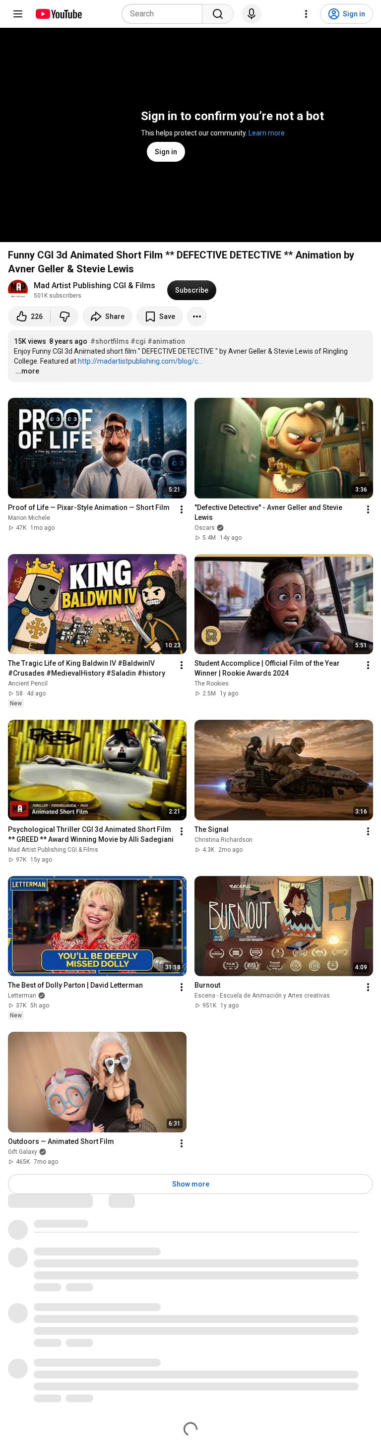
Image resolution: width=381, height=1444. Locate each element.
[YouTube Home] (58, 14)
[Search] (218, 14)
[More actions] (197, 316)
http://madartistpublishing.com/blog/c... (140, 361)
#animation (166, 341)
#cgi (138, 341)
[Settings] (306, 14)
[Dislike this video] (64, 316)
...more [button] (27, 371)
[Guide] (18, 14)
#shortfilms (109, 341)
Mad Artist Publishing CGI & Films (94, 285)
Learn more (267, 133)
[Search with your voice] (251, 14)
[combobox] (165, 14)
